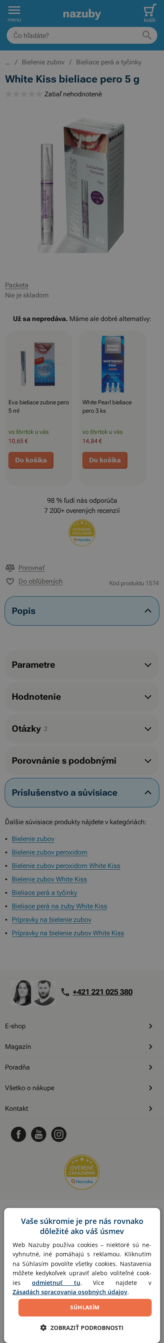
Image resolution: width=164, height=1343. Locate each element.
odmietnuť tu (56, 1283)
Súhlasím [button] (84, 1307)
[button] (82, 1327)
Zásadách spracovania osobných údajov (70, 1292)
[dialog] (82, 1275)
